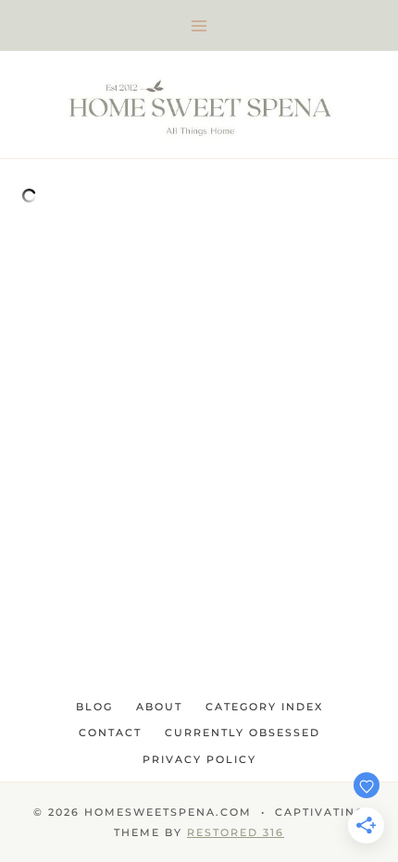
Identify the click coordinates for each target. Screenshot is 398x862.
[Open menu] (199, 25)
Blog (94, 706)
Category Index (264, 706)
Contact (110, 732)
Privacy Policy (199, 759)
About (159, 706)
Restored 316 (235, 832)
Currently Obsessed (242, 732)
